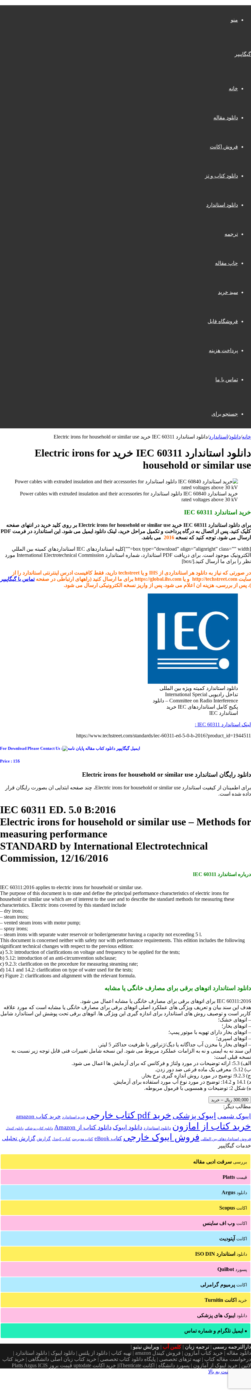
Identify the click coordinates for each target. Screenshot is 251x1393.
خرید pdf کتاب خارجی (128, 1115)
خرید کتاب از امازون (211, 1126)
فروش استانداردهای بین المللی (226, 1139)
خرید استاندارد (73, 1117)
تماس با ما (226, 379)
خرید (226, 1300)
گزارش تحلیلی (18, 1138)
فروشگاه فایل (223, 321)
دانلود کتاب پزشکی (39, 1128)
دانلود (235, 436)
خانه (233, 88)
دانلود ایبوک (127, 1127)
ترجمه (231, 234)
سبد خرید (228, 292)
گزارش (44, 1138)
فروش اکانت (224, 146)
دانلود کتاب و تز (221, 176)
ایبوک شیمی (234, 1116)
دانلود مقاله (225, 117)
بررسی (220, 1161)
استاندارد (218, 436)
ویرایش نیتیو (146, 1347)
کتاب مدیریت (82, 1139)
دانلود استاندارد (222, 205)
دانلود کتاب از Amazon (82, 1127)
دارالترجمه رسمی (232, 1347)
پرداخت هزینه (223, 350)
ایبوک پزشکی (194, 1115)
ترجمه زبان (197, 1347)
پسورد (232, 1269)
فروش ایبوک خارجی (161, 1137)
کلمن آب (172, 1347)
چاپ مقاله (226, 263)
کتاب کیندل (61, 1139)
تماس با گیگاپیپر (17, 579)
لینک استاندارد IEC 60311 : (223, 724)
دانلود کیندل (15, 1128)
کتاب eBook (108, 1138)
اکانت (233, 1208)
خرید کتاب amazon (38, 1116)
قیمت (235, 1177)
